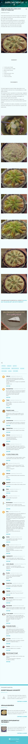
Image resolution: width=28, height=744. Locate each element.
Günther (8, 537)
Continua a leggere (22, 701)
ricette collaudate (10, 564)
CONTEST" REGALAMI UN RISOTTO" (10, 690)
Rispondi (8, 386)
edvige (7, 544)
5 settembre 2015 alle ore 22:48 (12, 455)
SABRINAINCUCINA (14, 3)
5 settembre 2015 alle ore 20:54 (19, 428)
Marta (7, 489)
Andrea (7, 444)
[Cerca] (26, 3)
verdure (9, 371)
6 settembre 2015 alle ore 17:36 (20, 564)
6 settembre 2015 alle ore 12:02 (19, 502)
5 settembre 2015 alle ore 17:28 (19, 388)
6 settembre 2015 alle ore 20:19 (19, 597)
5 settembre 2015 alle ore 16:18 (16, 376)
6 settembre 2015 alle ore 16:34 (15, 544)
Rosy (7, 511)
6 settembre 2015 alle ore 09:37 (16, 473)
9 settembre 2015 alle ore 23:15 (12, 654)
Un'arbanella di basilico (11, 626)
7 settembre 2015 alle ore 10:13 (19, 613)
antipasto (9, 365)
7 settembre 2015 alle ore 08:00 (18, 605)
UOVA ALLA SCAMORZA (7, 705)
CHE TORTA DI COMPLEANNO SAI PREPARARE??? (10, 721)
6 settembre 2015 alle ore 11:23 (13, 495)
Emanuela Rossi (9, 388)
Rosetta (8, 573)
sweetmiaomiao (9, 420)
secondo (22, 368)
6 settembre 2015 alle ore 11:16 (15, 489)
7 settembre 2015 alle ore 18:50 (17, 638)
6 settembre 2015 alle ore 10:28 (16, 482)
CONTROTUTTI (9, 556)
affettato (4, 365)
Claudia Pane (9, 583)
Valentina (8, 591)
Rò (6, 495)
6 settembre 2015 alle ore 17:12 (19, 556)
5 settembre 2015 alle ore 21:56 (16, 435)
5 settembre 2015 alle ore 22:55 (14, 463)
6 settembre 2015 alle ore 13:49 (16, 537)
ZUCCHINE (15, 371)
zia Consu (8, 638)
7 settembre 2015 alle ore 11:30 (12, 627)
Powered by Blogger (14, 739)
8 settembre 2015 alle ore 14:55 (16, 646)
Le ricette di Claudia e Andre (12, 454)
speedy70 (8, 482)
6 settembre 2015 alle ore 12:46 (14, 511)
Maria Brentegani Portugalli (12, 653)
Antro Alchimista (9, 597)
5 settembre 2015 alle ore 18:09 (15, 400)
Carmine (8, 646)
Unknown (8, 376)
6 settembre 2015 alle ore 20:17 (16, 591)
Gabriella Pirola (9, 428)
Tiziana (7, 400)
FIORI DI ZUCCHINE (6, 368)
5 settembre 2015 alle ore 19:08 (19, 420)
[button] (26, 9)
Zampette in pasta (10, 410)
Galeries (17, 741)
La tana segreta (9, 613)
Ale (7, 463)
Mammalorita (9, 605)
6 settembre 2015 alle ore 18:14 (16, 573)
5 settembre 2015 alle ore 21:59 (15, 444)
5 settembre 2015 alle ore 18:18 (12, 411)
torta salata (4, 371)
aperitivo (15, 365)
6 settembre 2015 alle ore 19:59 (18, 583)
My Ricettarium (9, 502)
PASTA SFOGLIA (15, 368)
